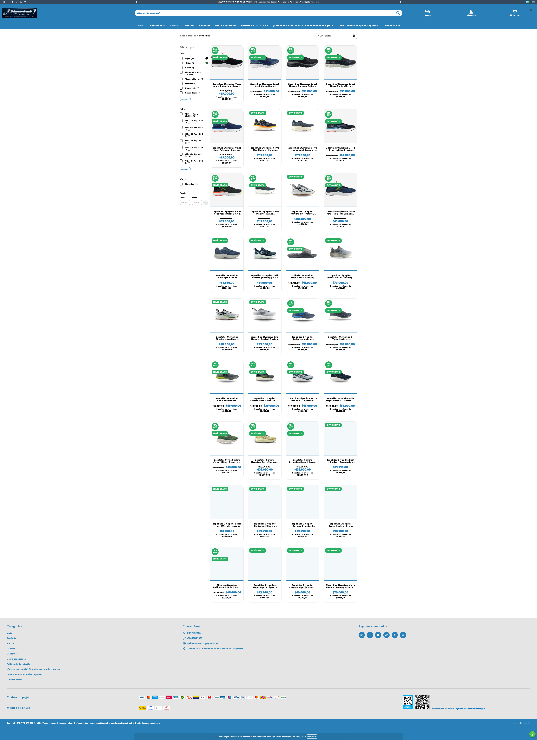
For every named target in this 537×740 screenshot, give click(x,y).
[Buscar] (398, 13)
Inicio (140, 25)
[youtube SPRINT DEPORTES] (13, 2)
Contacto (204, 25)
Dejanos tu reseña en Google (470, 708)
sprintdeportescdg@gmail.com (202, 643)
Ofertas (190, 25)
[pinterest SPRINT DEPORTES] (25, 2)
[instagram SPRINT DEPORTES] (4, 2)
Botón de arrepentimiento (147, 723)
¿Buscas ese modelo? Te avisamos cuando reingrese (303, 25)
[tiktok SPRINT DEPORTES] (17, 2)
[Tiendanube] (521, 723)
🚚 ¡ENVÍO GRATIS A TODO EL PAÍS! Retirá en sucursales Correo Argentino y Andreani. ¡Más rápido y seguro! (268, 2)
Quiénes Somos (391, 25)
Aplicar (205, 203)
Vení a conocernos (225, 25)
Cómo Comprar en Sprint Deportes (358, 25)
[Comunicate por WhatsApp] (532, 734)
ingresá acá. (126, 723)
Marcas (174, 25)
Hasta (194, 198)
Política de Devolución (254, 25)
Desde (182, 198)
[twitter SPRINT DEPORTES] (21, 2)
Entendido (312, 736)
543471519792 (194, 633)
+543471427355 (194, 638)
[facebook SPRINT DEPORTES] (8, 2)
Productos (156, 25)
